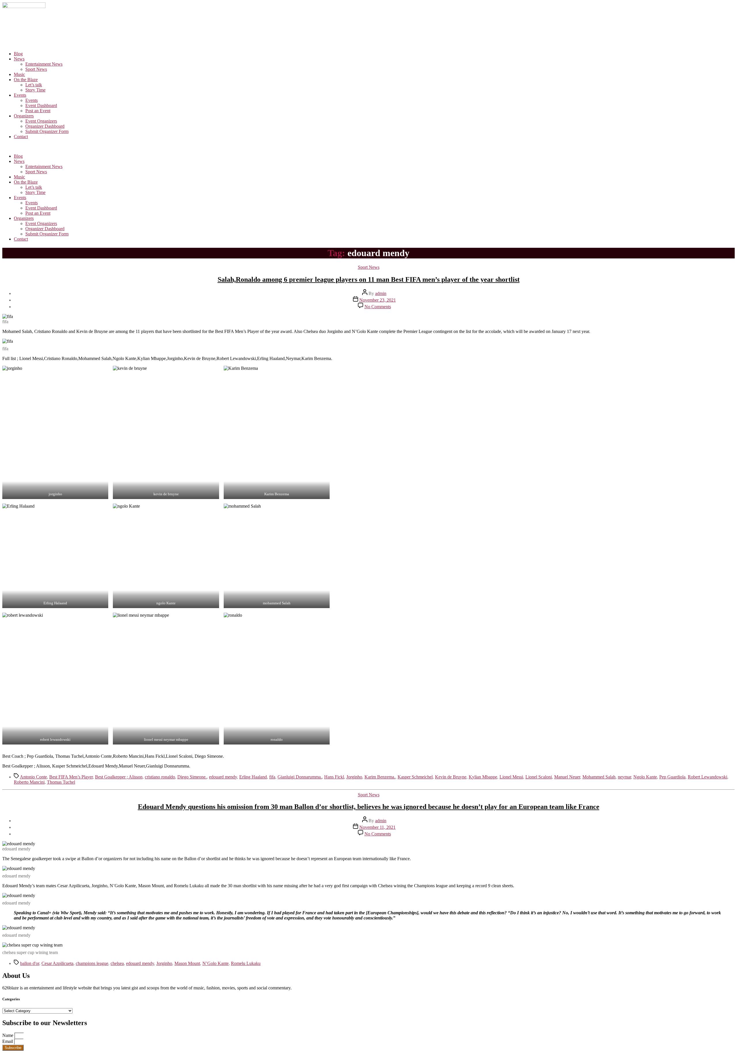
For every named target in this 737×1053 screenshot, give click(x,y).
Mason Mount (187, 963)
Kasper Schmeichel (415, 776)
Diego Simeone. (192, 776)
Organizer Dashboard (44, 126)
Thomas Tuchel (61, 782)
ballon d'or (29, 963)
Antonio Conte (33, 776)
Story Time (35, 89)
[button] (368, 146)
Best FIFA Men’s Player (71, 776)
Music (19, 74)
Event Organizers (41, 121)
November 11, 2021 (377, 827)
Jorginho (354, 776)
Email (8, 1041)
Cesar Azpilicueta (57, 963)
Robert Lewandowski (707, 776)
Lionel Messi (511, 776)
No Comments (377, 306)
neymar (624, 776)
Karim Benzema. (379, 776)
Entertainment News (43, 64)
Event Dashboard (41, 105)
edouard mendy (223, 776)
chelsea (117, 963)
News (19, 58)
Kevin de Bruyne (450, 776)
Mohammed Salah (599, 776)
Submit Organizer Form (47, 131)
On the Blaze (26, 79)
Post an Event (37, 110)
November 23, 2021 (377, 300)
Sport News (36, 69)
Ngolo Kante (645, 776)
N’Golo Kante (215, 963)
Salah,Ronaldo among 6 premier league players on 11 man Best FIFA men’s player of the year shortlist (369, 279)
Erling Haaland (253, 776)
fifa (272, 776)
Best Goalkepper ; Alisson (119, 776)
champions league (92, 963)
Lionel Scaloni (538, 776)
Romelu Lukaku (246, 963)
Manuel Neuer (567, 776)
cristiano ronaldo (160, 776)
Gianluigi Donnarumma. (300, 776)
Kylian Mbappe (483, 776)
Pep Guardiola (672, 776)
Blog (18, 53)
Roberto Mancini (29, 782)
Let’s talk (33, 84)
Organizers (24, 115)
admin (380, 293)
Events (20, 95)
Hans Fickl (334, 776)
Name (8, 1035)
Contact (21, 136)
